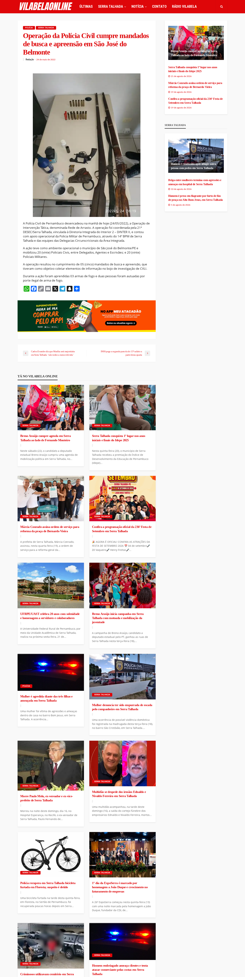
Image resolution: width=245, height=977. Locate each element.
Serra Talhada (46, 28)
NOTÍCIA (137, 6)
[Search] (221, 6)
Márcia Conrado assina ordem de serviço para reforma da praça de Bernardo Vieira (49, 529)
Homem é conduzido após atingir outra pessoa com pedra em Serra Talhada (193, 165)
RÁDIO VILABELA (184, 6)
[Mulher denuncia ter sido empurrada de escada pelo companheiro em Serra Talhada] (122, 676)
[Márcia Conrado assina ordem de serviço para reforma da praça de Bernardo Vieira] (51, 498)
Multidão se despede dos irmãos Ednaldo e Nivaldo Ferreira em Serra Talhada (119, 794)
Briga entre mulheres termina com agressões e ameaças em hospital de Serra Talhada (194, 182)
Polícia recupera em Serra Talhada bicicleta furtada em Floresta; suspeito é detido (47, 885)
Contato (159, 6)
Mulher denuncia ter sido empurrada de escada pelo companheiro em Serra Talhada (122, 707)
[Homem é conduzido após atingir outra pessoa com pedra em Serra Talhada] (196, 156)
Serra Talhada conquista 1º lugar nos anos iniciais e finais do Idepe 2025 (118, 438)
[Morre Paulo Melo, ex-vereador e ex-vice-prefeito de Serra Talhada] (51, 765)
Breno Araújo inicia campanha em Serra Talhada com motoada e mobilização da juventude (117, 618)
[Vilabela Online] (46, 6)
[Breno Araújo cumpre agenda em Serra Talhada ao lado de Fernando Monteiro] (51, 407)
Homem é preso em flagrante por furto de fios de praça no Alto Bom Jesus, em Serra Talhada (195, 197)
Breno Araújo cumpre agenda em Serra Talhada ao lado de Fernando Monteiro (45, 438)
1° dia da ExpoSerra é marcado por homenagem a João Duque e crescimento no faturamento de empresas (120, 887)
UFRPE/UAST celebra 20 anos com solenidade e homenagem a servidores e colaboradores (49, 616)
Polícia (29, 28)
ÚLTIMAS (86, 6)
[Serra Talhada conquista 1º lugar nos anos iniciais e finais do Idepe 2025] (122, 407)
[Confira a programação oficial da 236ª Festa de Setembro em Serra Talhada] (122, 498)
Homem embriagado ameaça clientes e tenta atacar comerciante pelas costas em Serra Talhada (120, 970)
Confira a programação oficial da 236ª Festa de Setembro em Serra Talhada (121, 529)
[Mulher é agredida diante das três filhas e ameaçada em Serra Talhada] (51, 672)
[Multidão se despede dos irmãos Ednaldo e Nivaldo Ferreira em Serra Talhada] (122, 763)
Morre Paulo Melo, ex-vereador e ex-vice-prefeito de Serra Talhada (46, 798)
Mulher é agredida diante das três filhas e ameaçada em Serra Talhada (46, 698)
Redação (30, 59)
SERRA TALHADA (110, 6)
